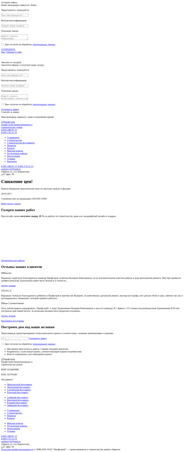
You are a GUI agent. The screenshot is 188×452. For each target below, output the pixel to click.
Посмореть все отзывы (12, 321)
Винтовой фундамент (18, 400)
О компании (13, 410)
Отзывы (11, 431)
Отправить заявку (10, 109)
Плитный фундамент (17, 392)
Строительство (14, 413)
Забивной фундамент (17, 405)
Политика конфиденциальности (17, 449)
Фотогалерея (13, 428)
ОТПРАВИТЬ (8, 49)
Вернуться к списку (11, 203)
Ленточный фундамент (18, 387)
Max (3, 52)
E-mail (18, 52)
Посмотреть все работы (13, 260)
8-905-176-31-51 (9, 132)
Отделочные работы (17, 426)
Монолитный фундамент (19, 384)
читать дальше (8, 285)
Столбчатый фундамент (19, 390)
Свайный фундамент (17, 397)
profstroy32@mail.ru (11, 169)
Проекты (11, 415)
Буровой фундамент (17, 402)
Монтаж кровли (15, 423)
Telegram (10, 52)
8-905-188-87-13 (9, 130)
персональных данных (44, 44)
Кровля (10, 418)
